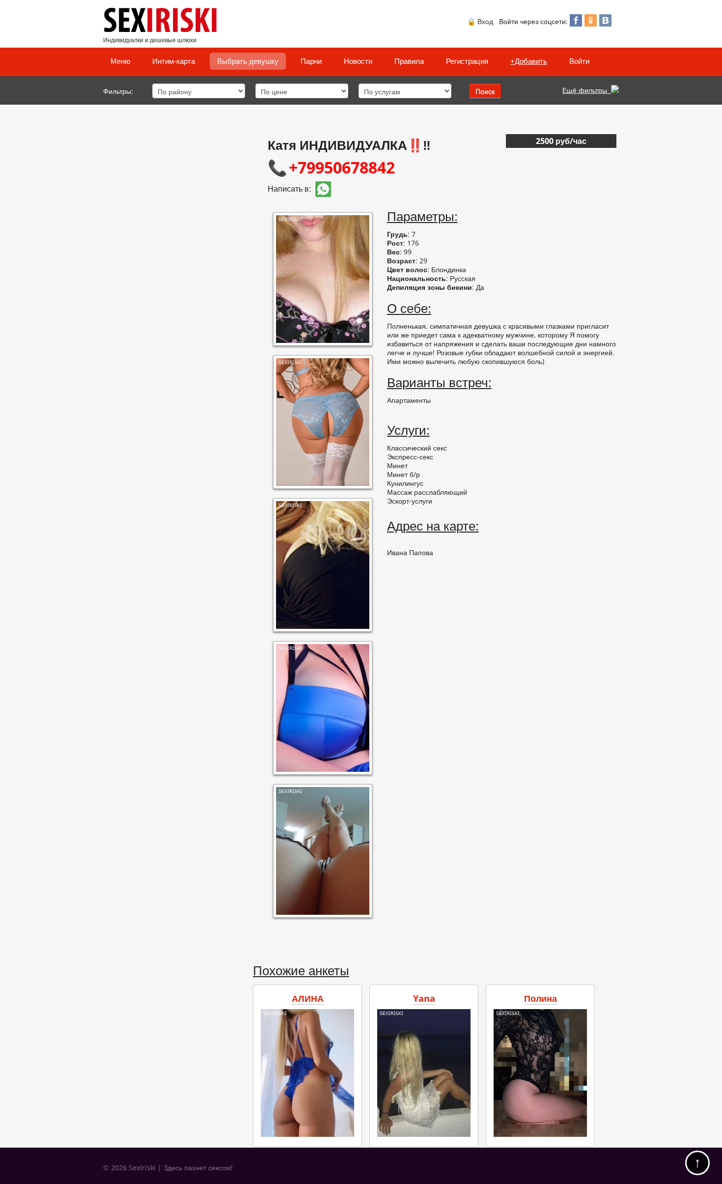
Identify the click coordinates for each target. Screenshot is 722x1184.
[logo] (162, 30)
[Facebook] (576, 23)
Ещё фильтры (586, 90)
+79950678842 (342, 167)
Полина (540, 998)
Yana (424, 998)
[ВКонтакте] (605, 23)
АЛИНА (308, 998)
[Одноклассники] (590, 23)
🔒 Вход (480, 21)
